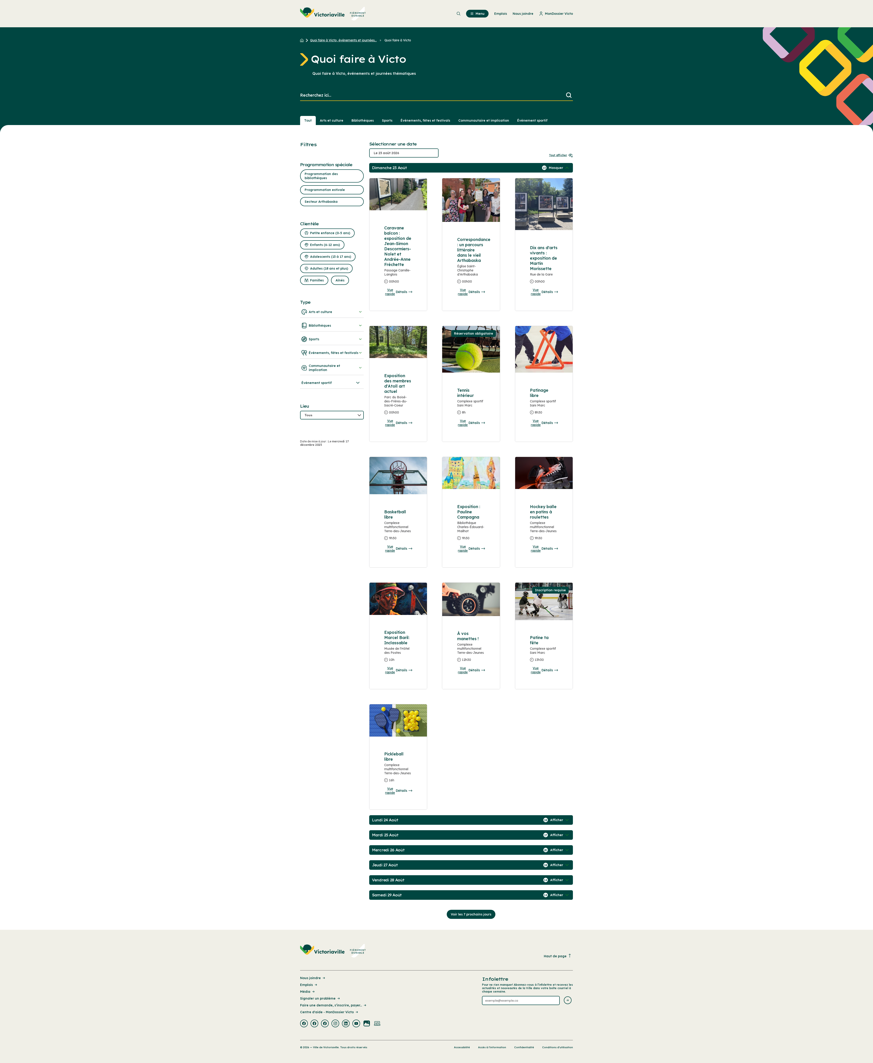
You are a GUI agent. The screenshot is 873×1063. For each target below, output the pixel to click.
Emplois (306, 985)
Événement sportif (532, 120)
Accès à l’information (492, 1047)
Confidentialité (524, 1047)
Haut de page (555, 956)
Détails (401, 292)
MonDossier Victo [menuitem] (559, 14)
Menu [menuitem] (480, 14)
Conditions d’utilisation (557, 1047)
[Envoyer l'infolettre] (567, 1000)
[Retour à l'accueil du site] (303, 40)
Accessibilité (462, 1047)
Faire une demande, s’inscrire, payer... (331, 1005)
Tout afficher (558, 155)
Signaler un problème (318, 998)
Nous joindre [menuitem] (523, 14)
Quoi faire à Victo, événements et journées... (343, 40)
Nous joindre (310, 978)
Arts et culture (331, 120)
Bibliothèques (362, 120)
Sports (387, 120)
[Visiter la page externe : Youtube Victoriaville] (356, 1024)
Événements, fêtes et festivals (425, 120)
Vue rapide (390, 292)
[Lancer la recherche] (569, 95)
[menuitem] (333, 13)
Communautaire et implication (483, 120)
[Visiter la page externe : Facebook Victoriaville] (304, 1024)
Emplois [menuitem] (500, 14)
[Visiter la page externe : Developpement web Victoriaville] (377, 1024)
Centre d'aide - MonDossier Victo (327, 1012)
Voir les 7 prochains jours (471, 914)
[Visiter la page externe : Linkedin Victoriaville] (346, 1024)
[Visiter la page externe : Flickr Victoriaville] (367, 1024)
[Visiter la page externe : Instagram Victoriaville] (335, 1024)
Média (305, 992)
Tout (308, 120)
